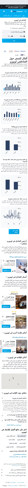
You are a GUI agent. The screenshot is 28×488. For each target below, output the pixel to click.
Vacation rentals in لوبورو (19, 454)
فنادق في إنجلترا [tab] (13, 443)
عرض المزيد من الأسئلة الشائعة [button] (14, 425)
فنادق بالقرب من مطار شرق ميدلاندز (17, 456)
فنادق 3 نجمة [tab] (12, 439)
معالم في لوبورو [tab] (10, 446)
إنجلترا (24, 485)
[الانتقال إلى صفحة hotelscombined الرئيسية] (17, 11)
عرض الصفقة (7, 270)
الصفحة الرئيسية (21, 482)
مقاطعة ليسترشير (14, 485)
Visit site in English (13, 7)
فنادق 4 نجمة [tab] (23, 443)
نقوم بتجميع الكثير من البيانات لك (17, 472)
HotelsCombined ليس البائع (18, 470)
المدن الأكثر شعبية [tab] (11, 436)
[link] (14, 231)
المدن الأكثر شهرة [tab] (21, 439)
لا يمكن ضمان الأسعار (16, 465)
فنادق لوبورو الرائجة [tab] (21, 446)
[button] (1, 6)
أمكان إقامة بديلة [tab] (22, 436)
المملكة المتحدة (13, 482)
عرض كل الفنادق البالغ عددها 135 (18, 257)
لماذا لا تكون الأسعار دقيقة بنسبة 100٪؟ (15, 475)
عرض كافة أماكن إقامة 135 (19, 337)
